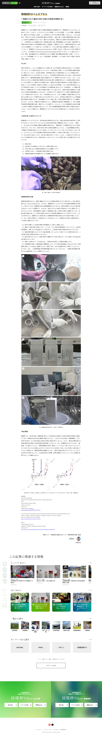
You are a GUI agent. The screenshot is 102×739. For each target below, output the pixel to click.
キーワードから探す (47, 6)
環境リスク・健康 (26, 22)
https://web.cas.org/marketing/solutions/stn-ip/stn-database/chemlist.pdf (38, 529)
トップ (39, 659)
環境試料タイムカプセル (58, 659)
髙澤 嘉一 (72, 539)
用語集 (67, 6)
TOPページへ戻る (51, 665)
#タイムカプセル (32, 25)
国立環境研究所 (63, 729)
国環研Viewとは (59, 6)
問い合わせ (56, 729)
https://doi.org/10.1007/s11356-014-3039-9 (30, 519)
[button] (88, 563)
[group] (22, 575)
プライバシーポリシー (48, 729)
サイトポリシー (39, 729)
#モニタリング (41, 25)
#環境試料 (24, 25)
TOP (8, 3)
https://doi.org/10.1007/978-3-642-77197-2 (30, 510)
